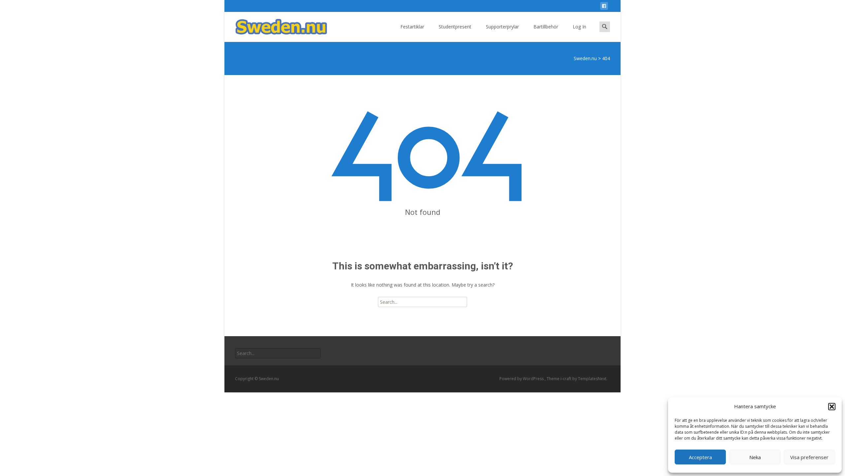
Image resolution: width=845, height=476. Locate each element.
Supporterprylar (502, 26)
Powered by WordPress (522, 378)
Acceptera (700, 457)
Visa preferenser (809, 457)
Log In (579, 26)
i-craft (566, 378)
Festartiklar (412, 26)
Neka (755, 457)
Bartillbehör (545, 26)
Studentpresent (455, 26)
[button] (831, 406)
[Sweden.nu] (275, 25)
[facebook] (604, 7)
